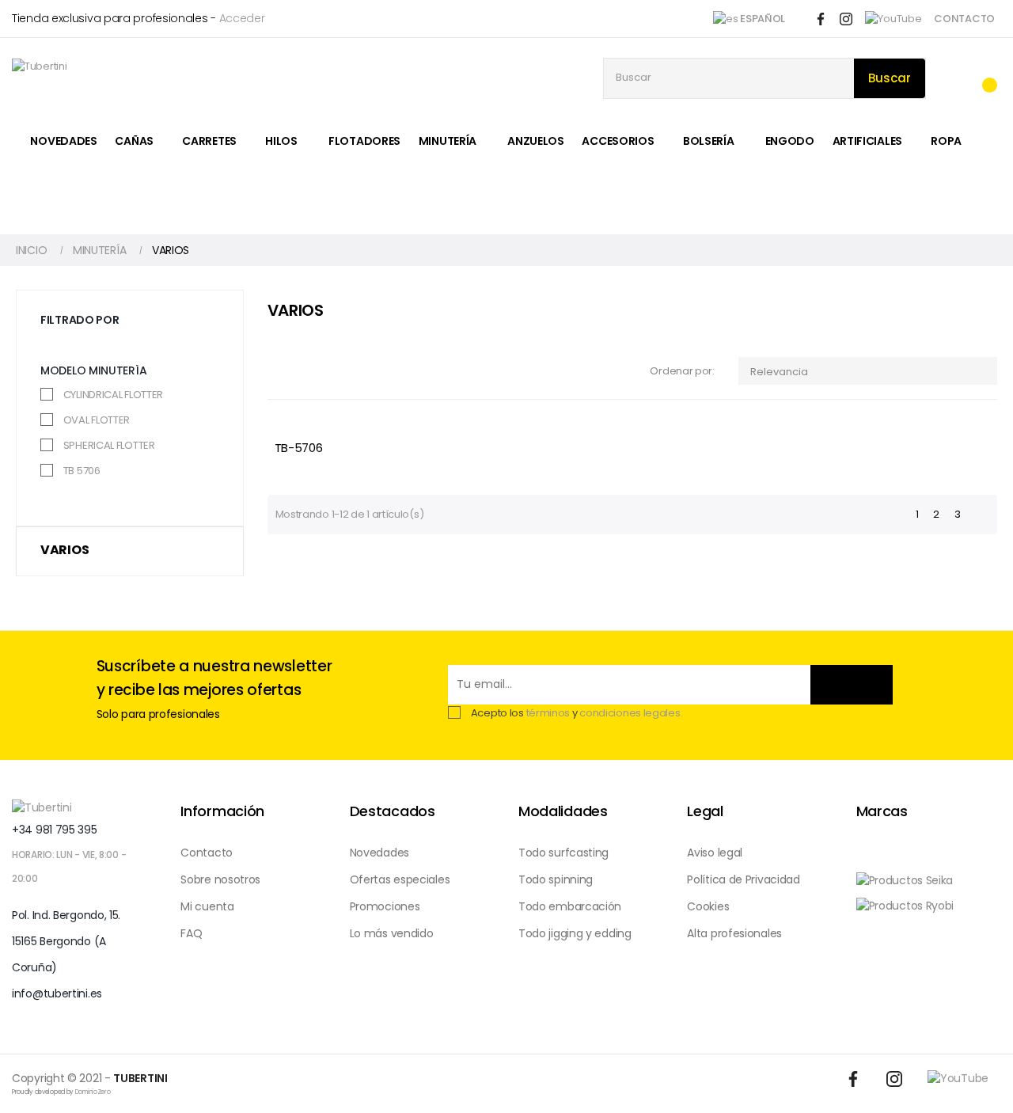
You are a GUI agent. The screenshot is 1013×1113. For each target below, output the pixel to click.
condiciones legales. (630, 712)
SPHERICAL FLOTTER (109, 445)
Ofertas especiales (400, 879)
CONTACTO (964, 18)
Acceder (242, 18)
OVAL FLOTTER (96, 419)
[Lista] (301, 372)
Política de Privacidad (743, 879)
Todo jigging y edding (575, 933)
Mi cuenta (206, 906)
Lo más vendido (392, 933)
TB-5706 (299, 447)
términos (548, 712)
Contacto (206, 852)
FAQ (191, 933)
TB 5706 (82, 470)
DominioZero (93, 1092)
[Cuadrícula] (277, 372)
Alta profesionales (734, 933)
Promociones (385, 906)
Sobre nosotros (220, 879)
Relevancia (869, 371)
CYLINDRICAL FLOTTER (113, 394)
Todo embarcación (569, 906)
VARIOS (64, 550)
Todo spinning (555, 879)
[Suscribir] (851, 685)
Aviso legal (714, 852)
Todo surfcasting (563, 852)
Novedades (379, 852)
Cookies (708, 906)
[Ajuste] (951, 78)
